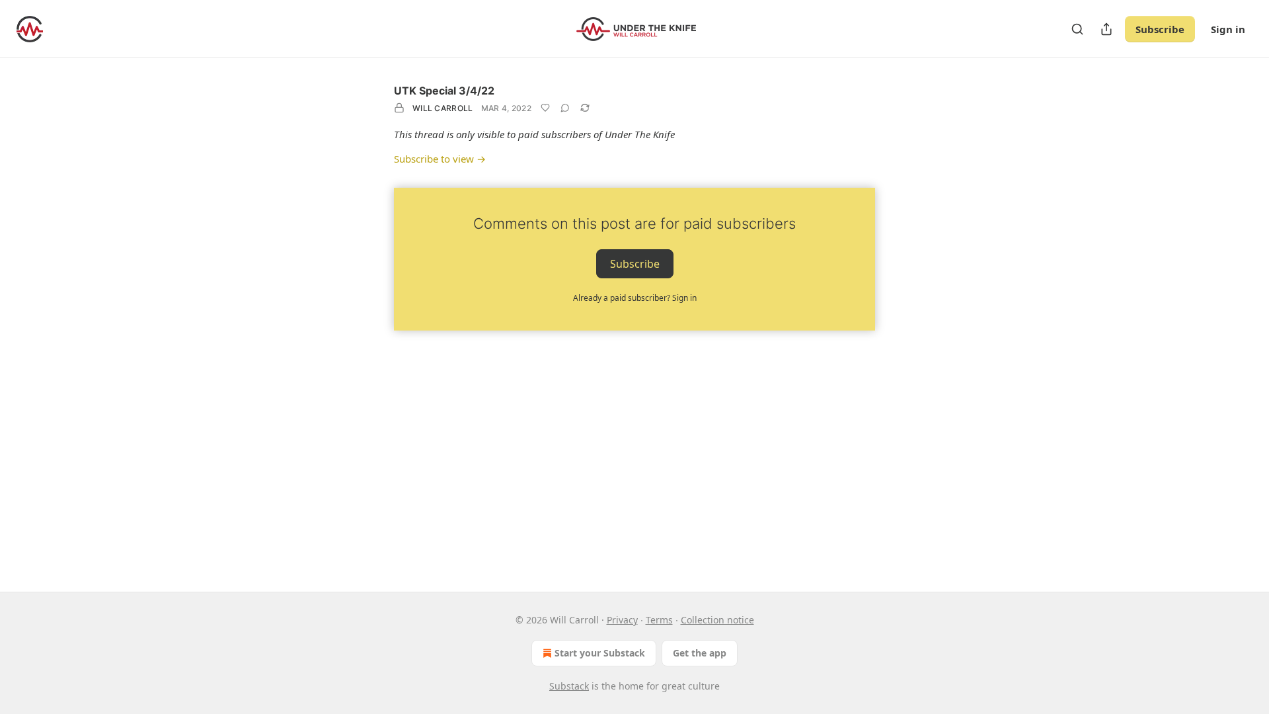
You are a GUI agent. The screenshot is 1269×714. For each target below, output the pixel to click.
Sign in (1228, 29)
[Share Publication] (1106, 29)
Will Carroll (442, 108)
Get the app (699, 653)
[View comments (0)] (565, 108)
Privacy (622, 620)
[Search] (1077, 29)
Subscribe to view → (440, 158)
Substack (569, 686)
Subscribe (1159, 29)
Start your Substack (600, 653)
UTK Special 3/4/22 (444, 90)
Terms (659, 620)
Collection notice (717, 620)
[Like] (545, 108)
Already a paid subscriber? (635, 297)
